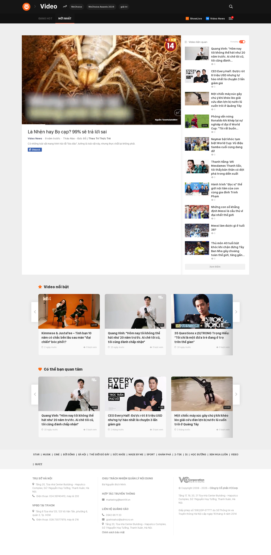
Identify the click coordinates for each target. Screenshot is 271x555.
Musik (47, 454)
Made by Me (136, 454)
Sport (151, 454)
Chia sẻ (36, 149)
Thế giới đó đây (99, 454)
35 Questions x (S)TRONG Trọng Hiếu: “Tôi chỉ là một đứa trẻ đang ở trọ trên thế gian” (201, 337)
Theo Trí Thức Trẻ (99, 138)
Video (234, 454)
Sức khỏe (119, 454)
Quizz (38, 464)
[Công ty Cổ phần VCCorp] (191, 480)
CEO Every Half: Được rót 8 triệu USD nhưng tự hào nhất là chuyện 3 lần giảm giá (135, 420)
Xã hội (82, 454)
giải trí (124, 6)
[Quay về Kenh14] (26, 7)
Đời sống (69, 454)
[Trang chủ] (48, 6)
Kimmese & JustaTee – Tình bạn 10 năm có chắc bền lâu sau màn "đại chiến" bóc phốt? (66, 337)
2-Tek (178, 454)
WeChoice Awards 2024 (101, 6)
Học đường (198, 454)
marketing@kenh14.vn (118, 499)
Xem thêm (214, 266)
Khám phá (164, 454)
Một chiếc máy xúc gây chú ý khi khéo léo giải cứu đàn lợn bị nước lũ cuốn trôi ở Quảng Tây (201, 420)
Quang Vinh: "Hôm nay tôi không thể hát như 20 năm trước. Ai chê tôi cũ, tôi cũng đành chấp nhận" (134, 337)
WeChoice (76, 6)
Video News (35, 138)
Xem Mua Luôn (218, 454)
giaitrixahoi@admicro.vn (119, 519)
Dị (186, 454)
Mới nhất (64, 18)
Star (36, 454)
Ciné (57, 454)
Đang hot (45, 18)
